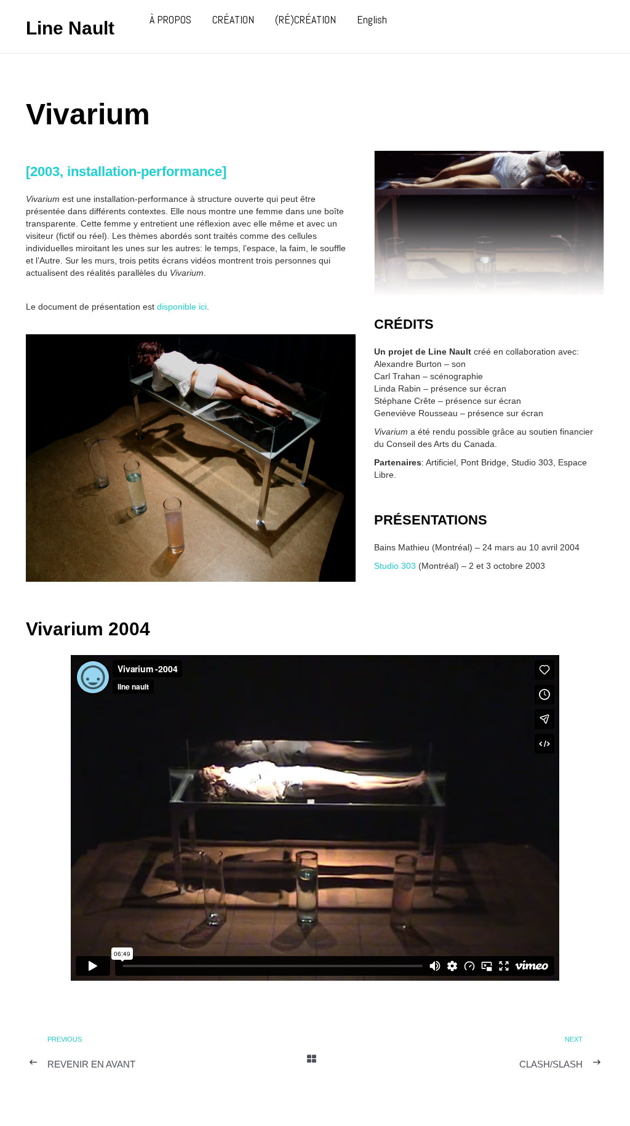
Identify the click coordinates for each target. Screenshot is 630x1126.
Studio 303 (395, 566)
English (372, 19)
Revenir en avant (91, 1064)
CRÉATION (233, 19)
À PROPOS (170, 19)
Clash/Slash (551, 1064)
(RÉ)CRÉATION (305, 19)
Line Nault (70, 28)
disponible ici (182, 307)
